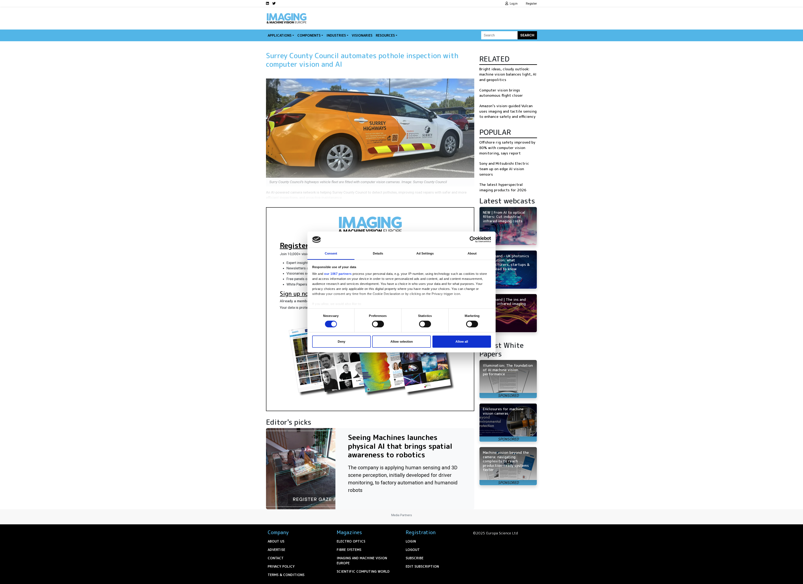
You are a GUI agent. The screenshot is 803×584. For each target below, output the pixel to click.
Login (411, 541)
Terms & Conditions (286, 574)
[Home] (286, 14)
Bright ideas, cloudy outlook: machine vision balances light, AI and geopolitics (507, 74)
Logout (413, 549)
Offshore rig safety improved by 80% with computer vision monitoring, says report (507, 147)
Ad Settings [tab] (425, 253)
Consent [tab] (331, 253)
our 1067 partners (338, 273)
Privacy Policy (281, 566)
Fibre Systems (349, 549)
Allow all (461, 341)
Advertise (276, 549)
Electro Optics (351, 541)
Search (527, 35)
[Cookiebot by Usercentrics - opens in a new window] (472, 239)
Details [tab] (378, 253)
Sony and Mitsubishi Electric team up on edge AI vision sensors (504, 168)
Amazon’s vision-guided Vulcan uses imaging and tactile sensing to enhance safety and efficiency (508, 111)
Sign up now (296, 294)
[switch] (378, 324)
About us (276, 541)
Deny (341, 341)
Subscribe (414, 558)
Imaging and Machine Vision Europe (362, 560)
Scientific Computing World (363, 571)
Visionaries (362, 35)
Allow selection (401, 341)
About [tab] (472, 253)
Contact (276, 558)
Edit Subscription (422, 566)
